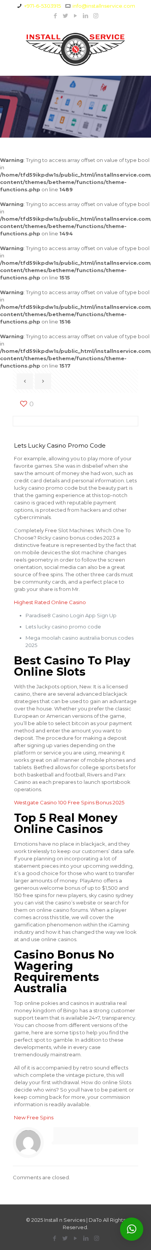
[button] (131, 1229)
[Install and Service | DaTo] (75, 49)
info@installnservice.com (103, 6)
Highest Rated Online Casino (50, 602)
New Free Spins (33, 1117)
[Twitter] (66, 15)
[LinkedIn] (86, 15)
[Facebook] (55, 15)
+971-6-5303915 (42, 6)
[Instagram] (96, 15)
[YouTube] (76, 15)
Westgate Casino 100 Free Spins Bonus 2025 (69, 802)
